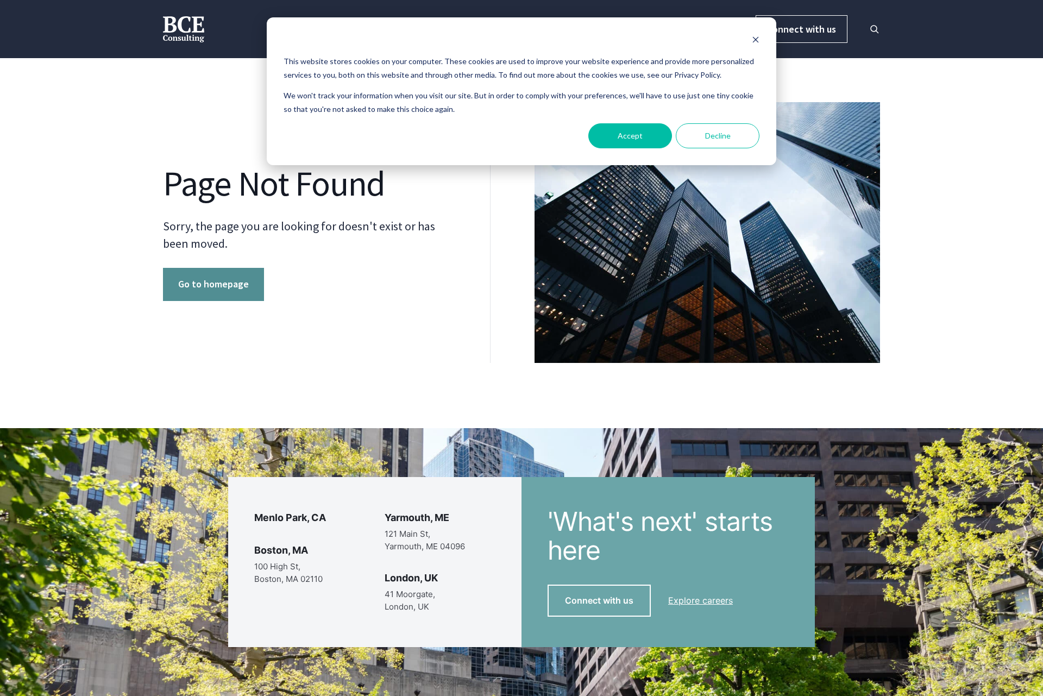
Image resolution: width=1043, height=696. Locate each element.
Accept (630, 135)
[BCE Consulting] (183, 28)
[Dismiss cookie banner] (755, 41)
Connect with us (801, 29)
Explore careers (700, 600)
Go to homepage (213, 284)
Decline (718, 135)
